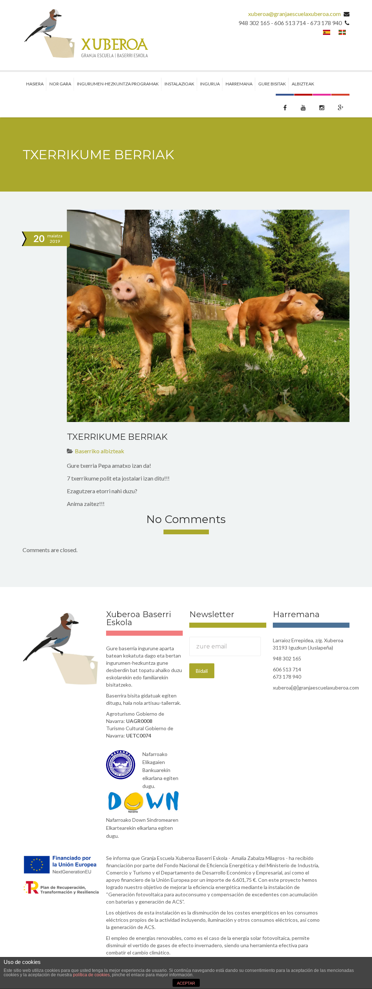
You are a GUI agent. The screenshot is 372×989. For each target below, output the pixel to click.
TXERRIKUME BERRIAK (117, 436)
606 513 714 (287, 669)
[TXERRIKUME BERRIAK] (208, 316)
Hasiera (35, 84)
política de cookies (91, 974)
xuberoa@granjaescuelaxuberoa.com (294, 13)
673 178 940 (287, 677)
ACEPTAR (186, 983)
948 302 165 (287, 658)
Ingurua (210, 84)
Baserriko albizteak (99, 450)
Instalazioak (179, 84)
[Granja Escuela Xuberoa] (85, 35)
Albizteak (303, 84)
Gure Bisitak (272, 84)
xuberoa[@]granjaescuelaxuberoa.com (311, 687)
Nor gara (60, 84)
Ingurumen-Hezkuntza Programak (118, 84)
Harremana (239, 84)
